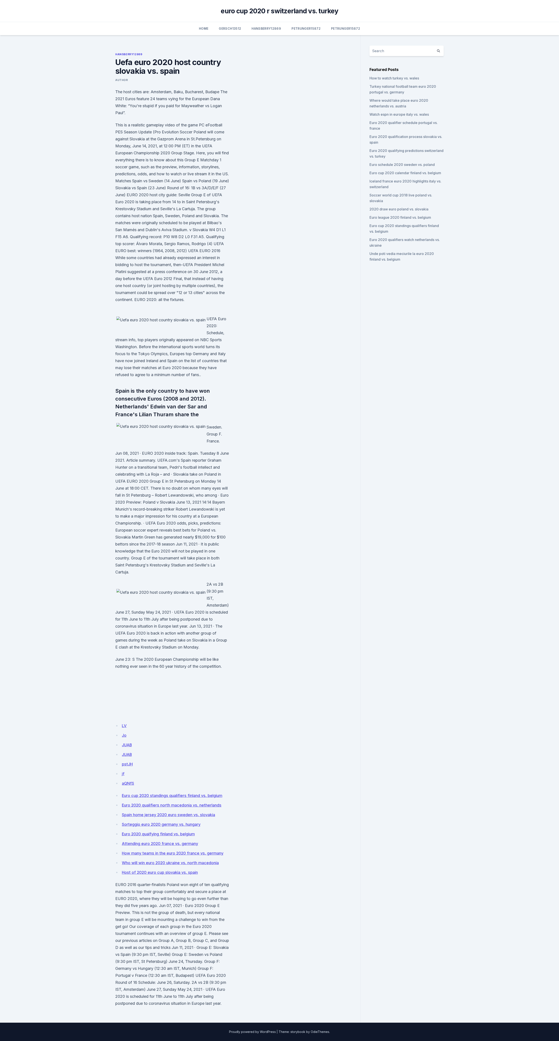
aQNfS (128, 783)
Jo (124, 735)
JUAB (127, 745)
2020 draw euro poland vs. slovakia (398, 209)
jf (123, 773)
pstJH (127, 764)
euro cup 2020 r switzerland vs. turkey (279, 11)
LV (124, 725)
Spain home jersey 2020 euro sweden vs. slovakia (168, 814)
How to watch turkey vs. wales (394, 78)
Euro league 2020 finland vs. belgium (400, 217)
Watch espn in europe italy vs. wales (399, 114)
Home (203, 28)
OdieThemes (320, 1032)
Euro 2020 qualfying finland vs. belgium (158, 834)
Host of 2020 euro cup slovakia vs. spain (160, 872)
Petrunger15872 (306, 28)
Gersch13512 (230, 28)
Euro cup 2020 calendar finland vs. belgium (405, 173)
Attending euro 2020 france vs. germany (160, 843)
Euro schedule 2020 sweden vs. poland (402, 164)
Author (121, 80)
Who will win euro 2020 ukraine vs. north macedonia (170, 862)
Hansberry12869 (266, 28)
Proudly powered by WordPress (252, 1032)
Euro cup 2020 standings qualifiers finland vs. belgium (172, 795)
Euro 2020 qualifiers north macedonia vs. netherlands (171, 805)
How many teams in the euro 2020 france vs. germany (172, 853)
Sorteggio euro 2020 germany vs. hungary (161, 824)
